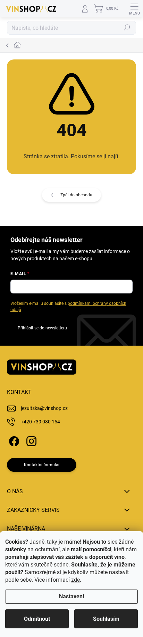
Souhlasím (106, 619)
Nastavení (71, 596)
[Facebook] (13, 440)
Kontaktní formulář (42, 464)
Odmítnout (37, 619)
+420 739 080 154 (40, 421)
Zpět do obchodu (76, 195)
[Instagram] (30, 440)
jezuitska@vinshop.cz (44, 408)
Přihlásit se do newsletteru (42, 328)
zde (75, 580)
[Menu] (134, 8)
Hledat (127, 27)
